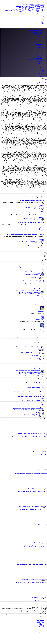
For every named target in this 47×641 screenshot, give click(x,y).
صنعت (43, 50)
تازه (43, 263)
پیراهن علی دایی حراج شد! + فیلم (38, 355)
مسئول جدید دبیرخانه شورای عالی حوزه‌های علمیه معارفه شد (33, 546)
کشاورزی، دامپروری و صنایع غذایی (35, 59)
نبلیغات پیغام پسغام (40, 620)
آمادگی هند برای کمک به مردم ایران (37, 277)
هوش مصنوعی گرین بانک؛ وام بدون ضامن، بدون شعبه (34, 415)
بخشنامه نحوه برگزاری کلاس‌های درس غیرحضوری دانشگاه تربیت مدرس (30, 509)
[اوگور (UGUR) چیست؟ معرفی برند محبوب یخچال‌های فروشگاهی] (31, 269)
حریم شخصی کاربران (40, 619)
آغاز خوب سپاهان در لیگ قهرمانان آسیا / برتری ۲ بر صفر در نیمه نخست (30, 342)
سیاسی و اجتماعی (40, 43)
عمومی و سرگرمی (40, 40)
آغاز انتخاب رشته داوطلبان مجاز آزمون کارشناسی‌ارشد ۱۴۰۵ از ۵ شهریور (30, 405)
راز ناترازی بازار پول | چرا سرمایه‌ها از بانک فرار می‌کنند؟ (30, 222)
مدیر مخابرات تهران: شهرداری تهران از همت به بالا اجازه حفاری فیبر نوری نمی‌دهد (28, 12)
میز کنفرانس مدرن (38, 64)
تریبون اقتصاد (41, 624)
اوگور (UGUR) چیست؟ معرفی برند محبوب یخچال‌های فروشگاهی (31, 271)
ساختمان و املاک (39, 53)
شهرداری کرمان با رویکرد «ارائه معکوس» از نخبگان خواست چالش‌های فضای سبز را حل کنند (26, 9)
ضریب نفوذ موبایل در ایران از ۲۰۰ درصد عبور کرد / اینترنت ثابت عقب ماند (30, 6)
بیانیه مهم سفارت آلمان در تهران (39, 527)
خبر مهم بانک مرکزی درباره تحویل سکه (38, 600)
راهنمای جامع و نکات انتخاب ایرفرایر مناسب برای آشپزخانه (33, 4)
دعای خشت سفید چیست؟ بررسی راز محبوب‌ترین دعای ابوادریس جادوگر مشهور (29, 409)
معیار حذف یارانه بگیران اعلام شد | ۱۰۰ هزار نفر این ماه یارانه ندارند (31, 582)
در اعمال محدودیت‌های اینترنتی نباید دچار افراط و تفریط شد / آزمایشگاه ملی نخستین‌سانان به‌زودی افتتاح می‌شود (23, 10)
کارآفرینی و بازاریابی (38, 58)
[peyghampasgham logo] (42, 25)
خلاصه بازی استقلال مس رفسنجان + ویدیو (36, 358)
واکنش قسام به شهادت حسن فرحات (38, 454)
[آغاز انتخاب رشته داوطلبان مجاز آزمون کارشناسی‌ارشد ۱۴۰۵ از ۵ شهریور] (30, 404)
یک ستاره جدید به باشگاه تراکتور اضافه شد (36, 361)
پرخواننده (42, 262)
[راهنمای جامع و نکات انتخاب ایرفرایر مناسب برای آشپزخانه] (32, 283)
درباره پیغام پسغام (38, 33)
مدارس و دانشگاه (38, 55)
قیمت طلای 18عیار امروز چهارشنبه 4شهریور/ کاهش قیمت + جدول (31, 7)
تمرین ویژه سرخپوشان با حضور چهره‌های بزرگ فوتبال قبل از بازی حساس (30, 345)
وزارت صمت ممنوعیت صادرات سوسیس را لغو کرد (32, 200)
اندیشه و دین (39, 49)
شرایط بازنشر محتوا (40, 622)
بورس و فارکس (39, 36)
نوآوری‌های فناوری (40, 625)
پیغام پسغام (42, 616)
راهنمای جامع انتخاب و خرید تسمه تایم (37, 5)
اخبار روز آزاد (41, 623)
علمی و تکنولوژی (41, 54)
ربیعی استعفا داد (41, 349)
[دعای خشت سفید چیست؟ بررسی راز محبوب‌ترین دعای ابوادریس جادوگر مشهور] (28, 408)
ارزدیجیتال (40, 39)
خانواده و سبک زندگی (40, 47)
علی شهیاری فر (41, 327)
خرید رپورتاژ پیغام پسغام (37, 32)
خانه (46, 78)
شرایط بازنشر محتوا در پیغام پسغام (35, 34)
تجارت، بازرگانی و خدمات (39, 57)
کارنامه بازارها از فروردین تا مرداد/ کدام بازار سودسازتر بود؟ (32, 8)
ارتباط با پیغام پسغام (40, 617)
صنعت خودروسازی (38, 51)
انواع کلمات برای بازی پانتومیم (38, 412)
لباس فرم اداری (41, 626)
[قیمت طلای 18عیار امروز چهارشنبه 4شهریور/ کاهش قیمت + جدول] (31, 292)
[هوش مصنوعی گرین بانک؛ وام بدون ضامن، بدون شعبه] (34, 414)
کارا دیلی (40, 61)
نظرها (43, 264)
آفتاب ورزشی (39, 62)
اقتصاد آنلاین (42, 82)
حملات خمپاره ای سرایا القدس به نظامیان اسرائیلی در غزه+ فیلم (32, 564)
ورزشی (40, 46)
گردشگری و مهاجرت (38, 41)
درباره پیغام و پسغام (40, 66)
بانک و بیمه (42, 37)
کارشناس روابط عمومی (39, 302)
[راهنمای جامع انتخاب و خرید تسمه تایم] (36, 286)
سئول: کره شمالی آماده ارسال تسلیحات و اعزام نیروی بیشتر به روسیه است (29, 436)
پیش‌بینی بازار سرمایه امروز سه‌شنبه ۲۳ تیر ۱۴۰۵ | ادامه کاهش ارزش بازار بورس (24, 234)
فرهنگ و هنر (39, 48)
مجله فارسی (39, 63)
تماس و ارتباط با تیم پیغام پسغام (36, 30)
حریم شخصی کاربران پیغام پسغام (35, 31)
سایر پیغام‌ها (42, 60)
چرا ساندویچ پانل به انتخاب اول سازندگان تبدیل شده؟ (34, 274)
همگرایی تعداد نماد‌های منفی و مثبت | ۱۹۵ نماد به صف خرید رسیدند (28, 211)
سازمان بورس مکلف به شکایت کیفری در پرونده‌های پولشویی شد (28, 245)
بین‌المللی (42, 35)
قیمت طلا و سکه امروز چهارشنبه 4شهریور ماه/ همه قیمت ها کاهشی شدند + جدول (28, 11)
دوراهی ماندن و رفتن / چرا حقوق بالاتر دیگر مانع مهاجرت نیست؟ (32, 13)
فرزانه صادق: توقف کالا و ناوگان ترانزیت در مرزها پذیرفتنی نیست (32, 491)
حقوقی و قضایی (39, 44)
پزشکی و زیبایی (41, 45)
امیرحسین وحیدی (41, 311)
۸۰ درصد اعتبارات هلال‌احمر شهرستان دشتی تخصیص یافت (33, 280)
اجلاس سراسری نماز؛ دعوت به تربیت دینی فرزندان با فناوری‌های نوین (31, 473)
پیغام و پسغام (27, 613)
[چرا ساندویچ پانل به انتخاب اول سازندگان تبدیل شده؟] (40, 273)
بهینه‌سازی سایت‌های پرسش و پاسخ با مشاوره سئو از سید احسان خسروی (30, 267)
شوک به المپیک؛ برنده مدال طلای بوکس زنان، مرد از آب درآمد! (32, 352)
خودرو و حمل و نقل (36, 52)
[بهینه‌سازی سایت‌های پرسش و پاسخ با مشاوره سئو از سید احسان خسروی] (29, 266)
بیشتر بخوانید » (41, 205)
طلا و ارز (40, 38)
